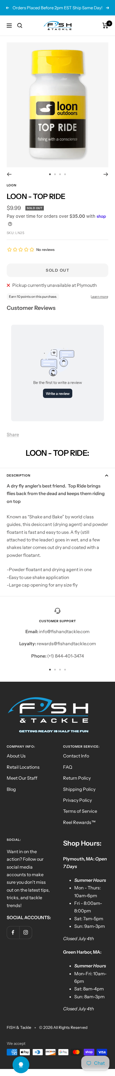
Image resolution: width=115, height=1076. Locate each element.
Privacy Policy (77, 800)
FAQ (67, 767)
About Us (16, 756)
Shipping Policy (79, 789)
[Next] (106, 174)
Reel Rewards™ (79, 822)
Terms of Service (80, 811)
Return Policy (77, 778)
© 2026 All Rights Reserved (63, 1027)
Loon (11, 185)
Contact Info (76, 756)
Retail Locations (23, 767)
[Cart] (105, 25)
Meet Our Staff (22, 778)
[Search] (19, 25)
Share (13, 434)
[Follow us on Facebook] (13, 932)
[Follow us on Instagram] (25, 932)
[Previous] (9, 174)
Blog (11, 789)
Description (18, 475)
